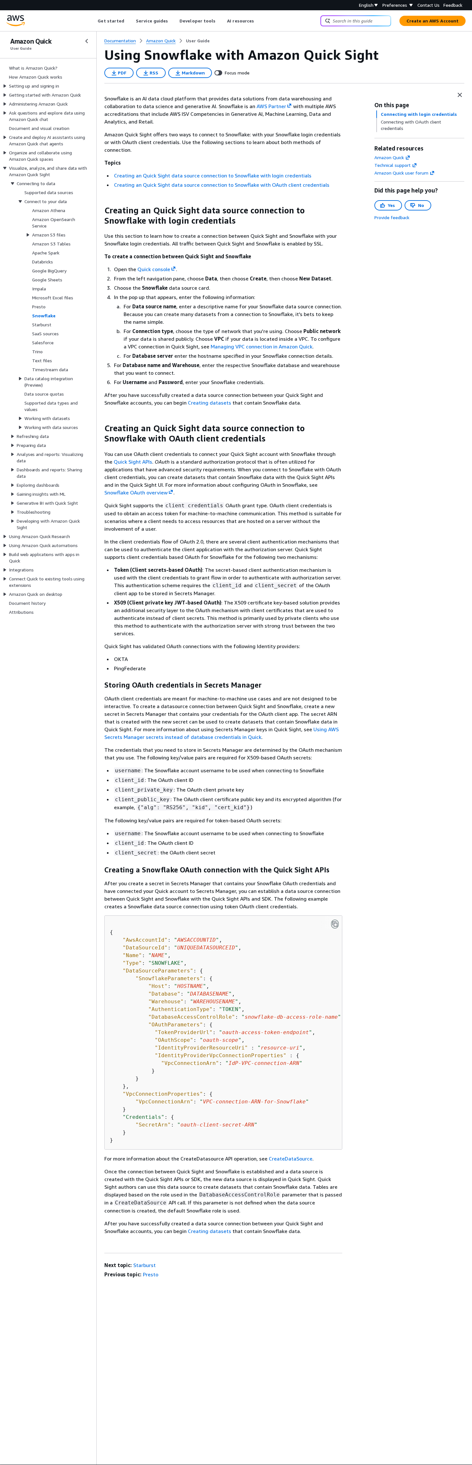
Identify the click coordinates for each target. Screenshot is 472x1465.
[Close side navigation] (86, 41)
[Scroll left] (93, 21)
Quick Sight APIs (133, 461)
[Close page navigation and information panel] (459, 95)
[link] (198, 41)
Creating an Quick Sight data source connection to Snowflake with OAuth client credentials (221, 185)
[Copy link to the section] (99, 210)
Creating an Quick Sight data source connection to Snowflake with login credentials (212, 175)
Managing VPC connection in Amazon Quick (261, 346)
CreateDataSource (290, 1158)
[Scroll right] (259, 21)
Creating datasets (209, 402)
